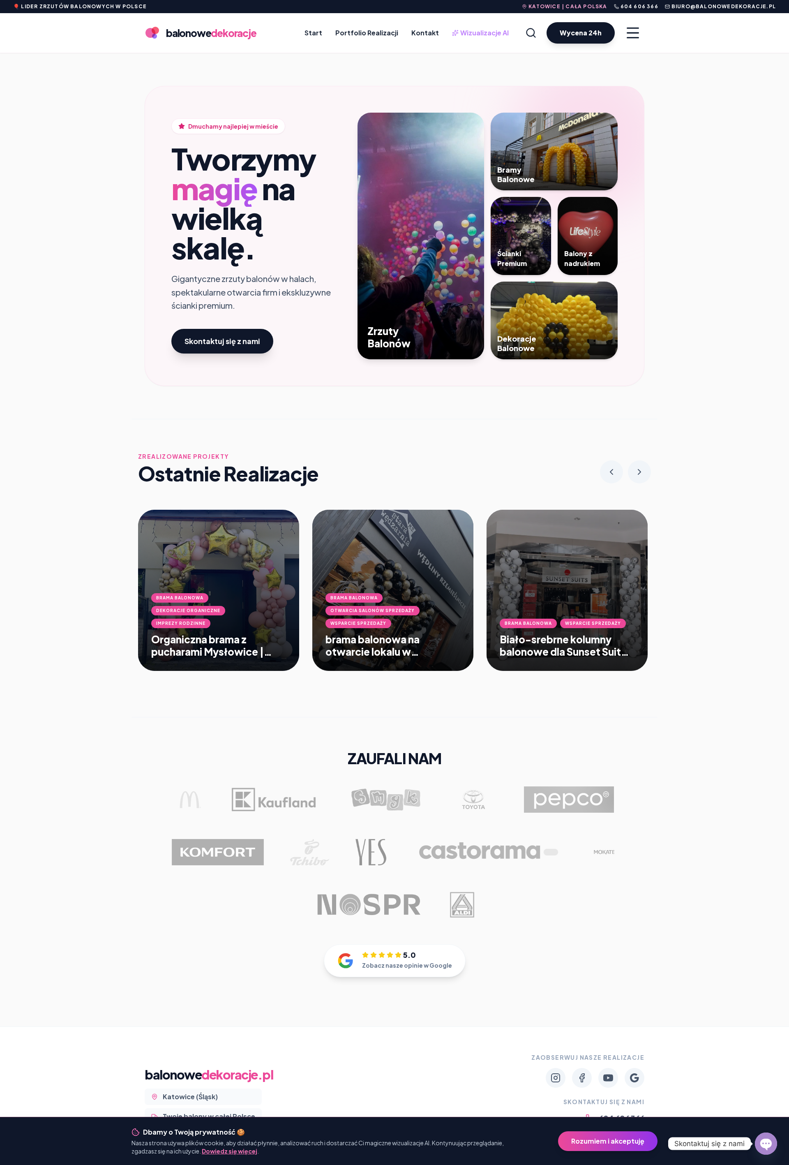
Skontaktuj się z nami (222, 341)
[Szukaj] (531, 33)
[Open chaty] (766, 1144)
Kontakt (425, 32)
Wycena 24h (581, 32)
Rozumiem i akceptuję (607, 1141)
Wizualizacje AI (481, 33)
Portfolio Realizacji (366, 32)
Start (313, 32)
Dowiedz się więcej (229, 1151)
